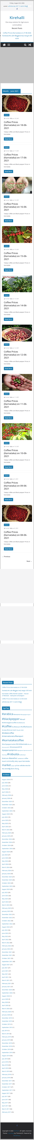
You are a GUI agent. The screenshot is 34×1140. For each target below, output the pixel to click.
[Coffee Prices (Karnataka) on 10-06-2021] (17, 431)
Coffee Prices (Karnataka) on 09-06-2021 (15, 485)
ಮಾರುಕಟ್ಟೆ (7, 769)
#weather (13, 758)
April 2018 (5, 1068)
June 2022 (5, 933)
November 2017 (7, 1084)
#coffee (7, 726)
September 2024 (7, 848)
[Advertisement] (17, 65)
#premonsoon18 (28, 750)
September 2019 (7, 1027)
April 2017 (5, 1106)
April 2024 (5, 864)
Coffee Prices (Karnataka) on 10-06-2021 (15, 453)
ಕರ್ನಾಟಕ (27, 765)
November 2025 (7, 804)
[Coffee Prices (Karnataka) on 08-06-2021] (17, 513)
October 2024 (6, 845)
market (6, 765)
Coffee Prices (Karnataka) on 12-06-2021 (15, 354)
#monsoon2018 (16, 747)
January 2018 (6, 1077)
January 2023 (6, 911)
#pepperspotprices (9, 750)
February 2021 (6, 983)
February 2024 (6, 870)
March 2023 (5, 905)
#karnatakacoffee (13, 740)
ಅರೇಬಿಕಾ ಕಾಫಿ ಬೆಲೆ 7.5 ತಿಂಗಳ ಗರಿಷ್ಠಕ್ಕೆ (18, 6)
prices (17, 765)
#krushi (30, 744)
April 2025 (5, 826)
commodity (10, 761)
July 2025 (5, 817)
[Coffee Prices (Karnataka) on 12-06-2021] (17, 333)
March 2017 (5, 1109)
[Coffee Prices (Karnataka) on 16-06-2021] (17, 185)
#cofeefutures (21, 723)
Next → (29, 561)
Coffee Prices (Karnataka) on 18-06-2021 (15, 125)
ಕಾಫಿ (3, 769)
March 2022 (5, 943)
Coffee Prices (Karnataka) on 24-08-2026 (14, 699)
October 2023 (6, 883)
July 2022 (5, 930)
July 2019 (5, 1030)
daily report (18, 761)
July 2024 (5, 855)
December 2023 (7, 877)
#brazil (22, 719)
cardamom (21, 758)
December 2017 (7, 1081)
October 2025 (6, 808)
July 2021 (5, 968)
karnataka (26, 761)
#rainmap (4, 754)
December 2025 (7, 801)
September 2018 (7, 1052)
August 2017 (6, 1093)
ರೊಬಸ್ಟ (17, 769)
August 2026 (6, 779)
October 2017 (6, 1087)
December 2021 (7, 952)
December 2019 (7, 1018)
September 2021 (7, 961)
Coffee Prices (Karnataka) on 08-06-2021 (15, 534)
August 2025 (6, 814)
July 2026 (5, 783)
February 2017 (6, 1112)
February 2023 (6, 908)
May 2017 (5, 1103)
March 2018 (5, 1071)
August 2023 (6, 889)
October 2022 (6, 921)
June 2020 (5, 999)
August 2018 (6, 1056)
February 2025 (6, 833)
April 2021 (5, 977)
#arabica (7, 714)
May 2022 (5, 936)
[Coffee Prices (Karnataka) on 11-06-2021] (17, 382)
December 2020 (7, 990)
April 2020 (5, 1005)
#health (19, 730)
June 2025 (5, 820)
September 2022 (7, 924)
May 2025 (5, 823)
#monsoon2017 (6, 747)
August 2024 (6, 852)
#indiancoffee (8, 733)
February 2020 (6, 1012)
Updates (7, 115)
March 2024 (5, 867)
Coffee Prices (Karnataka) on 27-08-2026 (17, 33)
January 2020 (6, 1015)
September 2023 (7, 886)
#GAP (14, 730)
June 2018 (5, 1062)
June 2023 (5, 895)
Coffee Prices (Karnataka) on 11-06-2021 (15, 403)
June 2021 (5, 971)
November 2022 (7, 917)
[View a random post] (29, 45)
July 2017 (5, 1096)
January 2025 (6, 836)
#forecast (10, 730)
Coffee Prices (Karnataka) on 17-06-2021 (15, 157)
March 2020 (5, 1008)
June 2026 (5, 786)
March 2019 (5, 1034)
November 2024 (7, 842)
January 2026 (6, 798)
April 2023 (5, 902)
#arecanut (17, 714)
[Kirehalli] (4, 45)
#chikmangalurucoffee (9, 723)
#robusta (13, 754)
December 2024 (7, 839)
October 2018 (6, 1049)
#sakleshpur (22, 755)
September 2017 (7, 1090)
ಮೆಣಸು (12, 769)
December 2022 (7, 914)
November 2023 (7, 880)
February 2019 (6, 1037)
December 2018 (7, 1043)
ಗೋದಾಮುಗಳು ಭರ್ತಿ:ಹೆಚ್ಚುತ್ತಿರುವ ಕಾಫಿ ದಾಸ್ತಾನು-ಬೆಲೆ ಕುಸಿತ (17, 690)
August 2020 (6, 996)
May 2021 (5, 974)
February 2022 (6, 946)
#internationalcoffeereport (12, 736)
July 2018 (5, 1059)
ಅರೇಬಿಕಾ (22, 765)
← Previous (6, 556)
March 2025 (5, 830)
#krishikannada (21, 744)
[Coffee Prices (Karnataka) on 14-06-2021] (17, 283)
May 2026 (5, 789)
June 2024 (5, 858)
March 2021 (5, 980)
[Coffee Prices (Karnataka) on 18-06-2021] (17, 103)
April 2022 (5, 939)
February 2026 (6, 795)
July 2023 (5, 892)
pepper (13, 765)
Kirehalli (17, 17)
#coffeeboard (16, 727)
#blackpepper (11, 719)
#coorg (4, 730)
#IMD (22, 730)
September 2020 (7, 993)
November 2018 (7, 1046)
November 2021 (7, 955)
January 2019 (6, 1040)
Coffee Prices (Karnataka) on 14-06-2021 (15, 305)
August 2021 (6, 965)
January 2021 (6, 986)
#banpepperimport (25, 714)
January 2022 (6, 949)
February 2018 (6, 1074)
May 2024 (5, 861)
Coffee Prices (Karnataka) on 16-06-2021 (15, 206)
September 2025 (7, 811)
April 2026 (5, 792)
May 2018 (5, 1065)
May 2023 (5, 899)
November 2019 (7, 1021)
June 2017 (5, 1099)
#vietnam (5, 758)
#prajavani (20, 750)
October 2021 (6, 958)
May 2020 (5, 1002)
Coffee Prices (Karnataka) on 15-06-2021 (15, 256)
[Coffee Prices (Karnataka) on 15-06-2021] (17, 234)
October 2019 (6, 1024)
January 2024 (6, 874)
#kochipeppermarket (9, 744)
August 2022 (6, 927)
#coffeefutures (26, 727)
